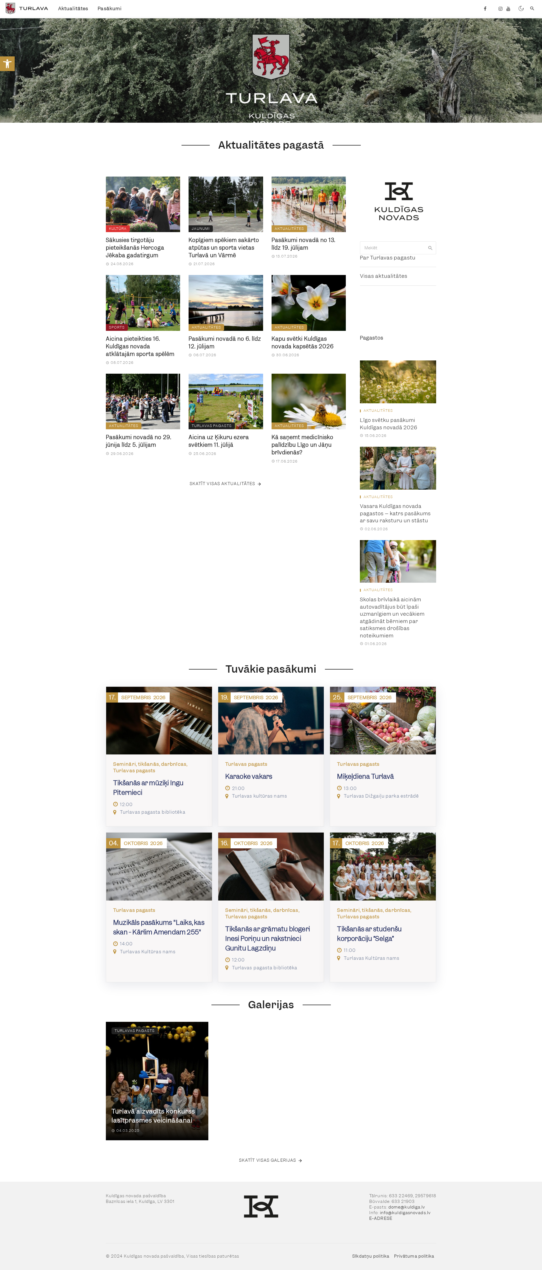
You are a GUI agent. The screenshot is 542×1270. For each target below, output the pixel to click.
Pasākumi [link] (110, 8)
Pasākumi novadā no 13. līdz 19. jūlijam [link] (303, 244)
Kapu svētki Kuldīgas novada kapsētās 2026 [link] (303, 342)
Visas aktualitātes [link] (383, 275)
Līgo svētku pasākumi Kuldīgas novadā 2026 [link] (388, 424)
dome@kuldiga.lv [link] (406, 1207)
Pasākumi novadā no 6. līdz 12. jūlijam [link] (225, 342)
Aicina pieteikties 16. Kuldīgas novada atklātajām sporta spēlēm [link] (140, 346)
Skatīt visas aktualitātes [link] (222, 484)
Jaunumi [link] (201, 228)
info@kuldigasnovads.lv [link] (405, 1213)
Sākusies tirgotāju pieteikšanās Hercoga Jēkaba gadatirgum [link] (135, 248)
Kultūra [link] (118, 228)
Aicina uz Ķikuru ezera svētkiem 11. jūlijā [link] (219, 441)
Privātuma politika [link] (414, 1256)
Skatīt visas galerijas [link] (267, 1160)
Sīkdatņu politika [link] (370, 1256)
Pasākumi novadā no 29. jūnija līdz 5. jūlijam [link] (138, 441)
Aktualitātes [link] (73, 8)
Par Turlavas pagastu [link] (388, 257)
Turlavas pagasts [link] (212, 425)
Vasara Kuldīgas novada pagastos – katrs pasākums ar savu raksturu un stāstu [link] (395, 513)
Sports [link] (117, 327)
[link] (7, 63)
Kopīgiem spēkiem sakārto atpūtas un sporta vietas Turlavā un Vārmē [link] (224, 248)
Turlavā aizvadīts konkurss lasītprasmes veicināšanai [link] (153, 1115)
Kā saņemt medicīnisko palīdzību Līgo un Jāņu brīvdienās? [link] (302, 445)
